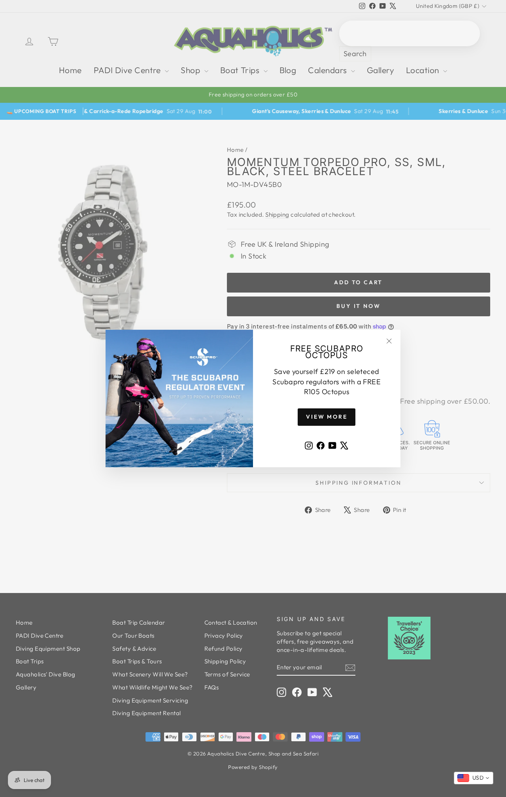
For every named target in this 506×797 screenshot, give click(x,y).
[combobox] (473, 778)
